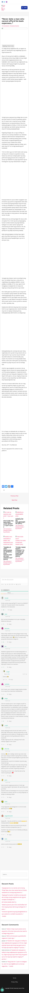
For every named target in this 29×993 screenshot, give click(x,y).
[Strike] (7, 584)
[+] (20, 584)
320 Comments (7, 561)
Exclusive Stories (14, 26)
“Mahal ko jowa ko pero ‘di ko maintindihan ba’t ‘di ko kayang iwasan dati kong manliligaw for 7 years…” (14, 907)
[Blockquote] (13, 584)
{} (18, 584)
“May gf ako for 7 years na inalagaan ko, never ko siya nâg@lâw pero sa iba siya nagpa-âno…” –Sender (14, 964)
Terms (14, 978)
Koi (8, 674)
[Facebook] (2, 2)
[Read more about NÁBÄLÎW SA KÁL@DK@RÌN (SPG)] (20, 514)
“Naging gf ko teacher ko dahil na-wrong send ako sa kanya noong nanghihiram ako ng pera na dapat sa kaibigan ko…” (14, 897)
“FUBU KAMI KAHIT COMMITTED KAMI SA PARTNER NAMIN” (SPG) (20, 551)
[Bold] (2, 584)
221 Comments (7, 529)
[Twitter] (4, 2)
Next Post (14, 500)
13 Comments (5, 26)
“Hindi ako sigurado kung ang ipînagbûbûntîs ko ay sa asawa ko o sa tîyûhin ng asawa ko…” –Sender (14, 914)
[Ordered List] (9, 584)
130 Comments (19, 525)
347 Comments (19, 558)
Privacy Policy (14, 982)
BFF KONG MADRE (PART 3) (9, 902)
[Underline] (5, 584)
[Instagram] (7, 2)
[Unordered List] (11, 584)
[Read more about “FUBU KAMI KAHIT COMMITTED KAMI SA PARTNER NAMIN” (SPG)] (20, 540)
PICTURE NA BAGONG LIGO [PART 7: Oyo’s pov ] (8, 524)
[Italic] (4, 584)
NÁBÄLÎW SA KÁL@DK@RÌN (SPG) (20, 521)
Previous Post (14, 496)
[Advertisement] (14, 99)
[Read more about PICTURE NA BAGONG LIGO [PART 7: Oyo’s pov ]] (8, 515)
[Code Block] (14, 584)
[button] (27, 2)
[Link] (16, 584)
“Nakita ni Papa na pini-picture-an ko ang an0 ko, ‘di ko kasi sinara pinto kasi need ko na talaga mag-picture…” (14, 931)
